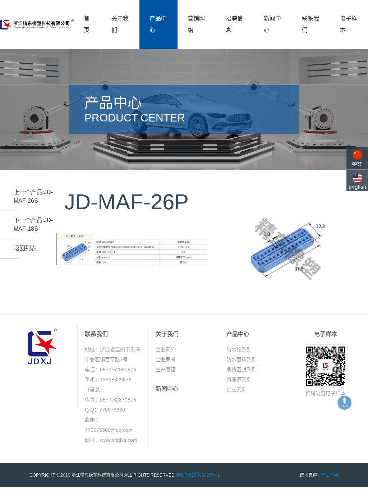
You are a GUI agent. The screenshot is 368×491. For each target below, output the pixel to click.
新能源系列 (239, 379)
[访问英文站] (357, 180)
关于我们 (120, 24)
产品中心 (158, 24)
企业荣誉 (166, 359)
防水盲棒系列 (241, 359)
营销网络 (196, 24)
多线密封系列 (241, 369)
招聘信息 (234, 24)
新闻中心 (272, 24)
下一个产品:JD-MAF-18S (33, 224)
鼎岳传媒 (330, 475)
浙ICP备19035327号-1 (198, 475)
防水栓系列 (239, 349)
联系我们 (310, 24)
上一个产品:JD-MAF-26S (33, 196)
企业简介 (166, 349)
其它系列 (236, 390)
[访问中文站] (357, 158)
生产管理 (166, 369)
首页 (86, 24)
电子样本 (348, 24)
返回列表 (25, 248)
